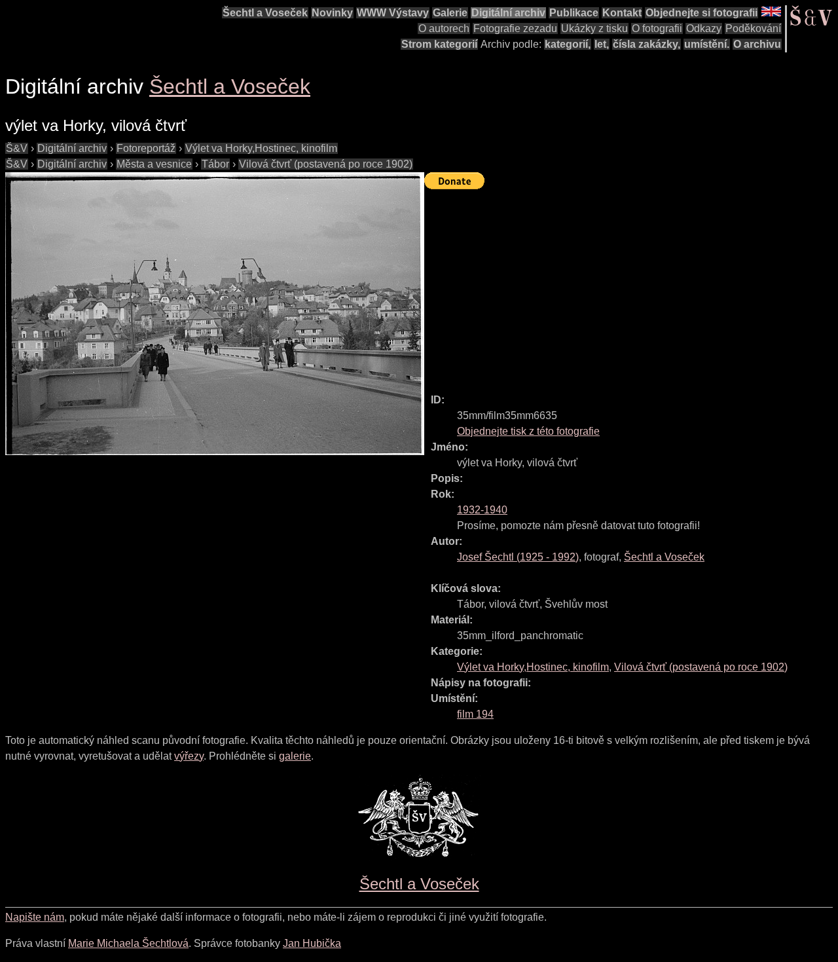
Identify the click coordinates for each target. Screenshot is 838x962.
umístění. (706, 44)
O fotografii (657, 28)
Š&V (16, 148)
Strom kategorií (439, 44)
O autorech (443, 28)
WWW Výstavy (393, 12)
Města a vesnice (154, 164)
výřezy (189, 756)
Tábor (215, 164)
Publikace (573, 12)
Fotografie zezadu (515, 28)
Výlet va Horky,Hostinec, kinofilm (261, 148)
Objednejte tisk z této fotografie (528, 431)
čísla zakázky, (646, 44)
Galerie (450, 12)
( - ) (518, 557)
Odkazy (703, 28)
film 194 (475, 714)
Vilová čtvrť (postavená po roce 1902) (325, 164)
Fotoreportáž (146, 148)
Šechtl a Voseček (265, 12)
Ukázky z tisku (594, 28)
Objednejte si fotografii (701, 12)
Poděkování (753, 28)
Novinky (332, 12)
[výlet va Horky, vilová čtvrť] (214, 313)
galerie (295, 756)
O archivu (757, 44)
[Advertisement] (631, 285)
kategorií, (568, 44)
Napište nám (34, 917)
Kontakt (622, 12)
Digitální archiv (508, 12)
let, (601, 44)
